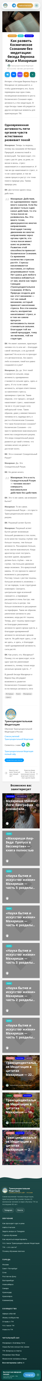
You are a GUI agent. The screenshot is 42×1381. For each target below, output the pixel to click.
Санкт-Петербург (9, 1268)
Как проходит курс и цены (13, 1223)
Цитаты (28, 1058)
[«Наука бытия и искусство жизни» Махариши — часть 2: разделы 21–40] (21, 998)
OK (26, 74)
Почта (20, 1210)
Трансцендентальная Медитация (22, 66)
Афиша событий (9, 1314)
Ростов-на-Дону (9, 1276)
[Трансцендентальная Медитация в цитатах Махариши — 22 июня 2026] (21, 1072)
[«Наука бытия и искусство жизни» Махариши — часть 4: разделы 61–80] (21, 923)
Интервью (12, 35)
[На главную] (4, 1190)
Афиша (9, 1095)
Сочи (4, 1272)
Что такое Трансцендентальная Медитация (20, 1243)
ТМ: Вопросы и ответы (12, 1351)
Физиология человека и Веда (14, 1359)
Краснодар (7, 1292)
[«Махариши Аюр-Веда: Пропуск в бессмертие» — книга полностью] (21, 848)
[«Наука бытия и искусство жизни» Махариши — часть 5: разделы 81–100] (21, 885)
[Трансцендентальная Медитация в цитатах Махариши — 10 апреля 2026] (21, 1110)
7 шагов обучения (9, 1235)
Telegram (29, 1375)
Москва (5, 1264)
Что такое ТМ (21, 796)
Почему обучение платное (13, 1251)
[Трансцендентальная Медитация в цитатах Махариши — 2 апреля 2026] (21, 1147)
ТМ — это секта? (9, 1247)
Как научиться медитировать (14, 1239)
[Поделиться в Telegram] (7, 74)
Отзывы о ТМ (8, 1321)
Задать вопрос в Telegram (13, 1231)
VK (13, 75)
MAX (20, 74)
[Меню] (36, 5)
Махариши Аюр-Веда (11, 1355)
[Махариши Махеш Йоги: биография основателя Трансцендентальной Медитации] (21, 811)
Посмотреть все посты (14, 760)
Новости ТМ (7, 1329)
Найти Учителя (25, 5)
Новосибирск (8, 1284)
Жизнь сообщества (10, 1317)
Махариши (29, 35)
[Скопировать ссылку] (32, 74)
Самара (5, 1288)
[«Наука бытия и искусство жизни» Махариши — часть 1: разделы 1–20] (21, 1035)
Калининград (7, 1300)
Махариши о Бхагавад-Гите (13, 1343)
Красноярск (7, 1296)
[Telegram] (14, 5)
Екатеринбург (8, 1280)
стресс (8, 697)
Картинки (10, 1058)
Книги (21, 35)
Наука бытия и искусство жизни (15, 1347)
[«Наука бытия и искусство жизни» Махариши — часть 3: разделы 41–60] (21, 960)
